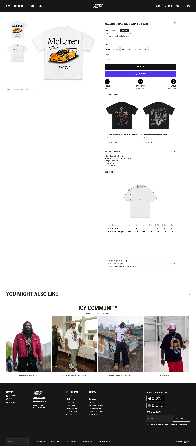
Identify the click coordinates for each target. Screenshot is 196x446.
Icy (185, 441)
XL (130, 49)
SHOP (8, 6)
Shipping (108, 36)
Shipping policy (87, 441)
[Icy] (98, 6)
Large (124, 49)
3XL (141, 49)
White (108, 59)
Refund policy (40, 441)
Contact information (104, 441)
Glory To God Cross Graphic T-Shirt (122, 135)
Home (8, 90)
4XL (147, 49)
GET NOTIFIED (180, 418)
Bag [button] (188, 6)
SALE (40, 6)
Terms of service (71, 441)
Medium (116, 49)
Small (108, 49)
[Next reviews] (174, 263)
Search (158, 6)
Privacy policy (55, 441)
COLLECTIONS (18, 6)
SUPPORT (31, 6)
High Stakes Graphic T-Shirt (155, 135)
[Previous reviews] (106, 263)
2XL (135, 49)
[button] (175, 22)
